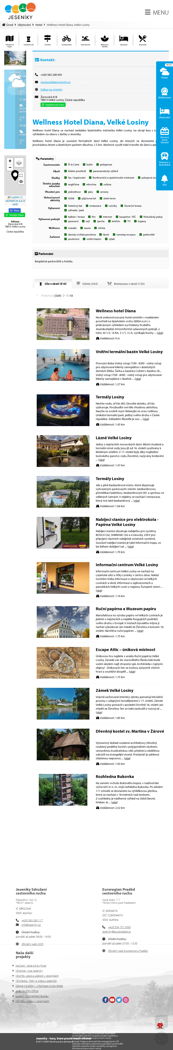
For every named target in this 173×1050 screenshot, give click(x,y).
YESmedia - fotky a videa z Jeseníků (36, 981)
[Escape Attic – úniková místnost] (63, 678)
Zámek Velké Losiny (114, 690)
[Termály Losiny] (63, 425)
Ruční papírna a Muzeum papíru (126, 608)
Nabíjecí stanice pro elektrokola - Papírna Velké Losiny (127, 522)
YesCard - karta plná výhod (30, 965)
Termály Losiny (110, 396)
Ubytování (24, 24)
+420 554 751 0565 (119, 927)
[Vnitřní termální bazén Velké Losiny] (63, 380)
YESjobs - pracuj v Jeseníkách (32, 1001)
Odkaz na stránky (51, 89)
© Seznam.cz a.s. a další (15, 200)
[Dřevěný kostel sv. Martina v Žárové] (63, 759)
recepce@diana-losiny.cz (55, 82)
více (160, 333)
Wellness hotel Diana (116, 310)
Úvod (20, 11)
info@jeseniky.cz (31, 925)
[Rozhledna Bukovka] (63, 804)
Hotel (38, 24)
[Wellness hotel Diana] (63, 339)
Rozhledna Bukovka (115, 776)
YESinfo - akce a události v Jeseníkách (37, 976)
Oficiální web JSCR (32, 944)
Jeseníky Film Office (26, 991)
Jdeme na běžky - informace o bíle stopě (39, 986)
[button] (157, 12)
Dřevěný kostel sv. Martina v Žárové (130, 731)
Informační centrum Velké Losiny (127, 564)
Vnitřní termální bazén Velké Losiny (129, 351)
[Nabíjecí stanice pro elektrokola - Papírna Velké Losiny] (63, 547)
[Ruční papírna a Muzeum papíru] (63, 637)
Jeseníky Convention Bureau (32, 996)
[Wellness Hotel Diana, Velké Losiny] (15, 58)
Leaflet (14, 197)
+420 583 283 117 (32, 920)
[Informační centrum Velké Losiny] (63, 593)
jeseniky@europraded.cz (116, 931)
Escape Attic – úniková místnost (125, 649)
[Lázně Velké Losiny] (63, 466)
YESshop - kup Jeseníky (29, 971)
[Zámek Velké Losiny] (63, 718)
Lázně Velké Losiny (113, 437)
